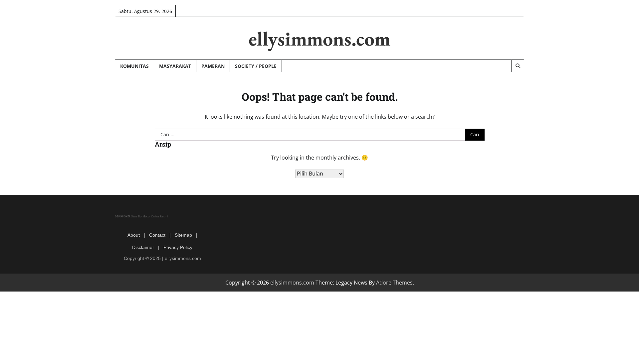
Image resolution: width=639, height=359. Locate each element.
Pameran (213, 66)
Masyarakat (175, 66)
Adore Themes (394, 282)
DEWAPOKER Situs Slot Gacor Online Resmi (141, 216)
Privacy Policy (177, 247)
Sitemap (183, 235)
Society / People (256, 66)
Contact (157, 235)
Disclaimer (143, 247)
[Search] (517, 66)
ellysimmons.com (319, 39)
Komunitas (134, 66)
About (133, 235)
